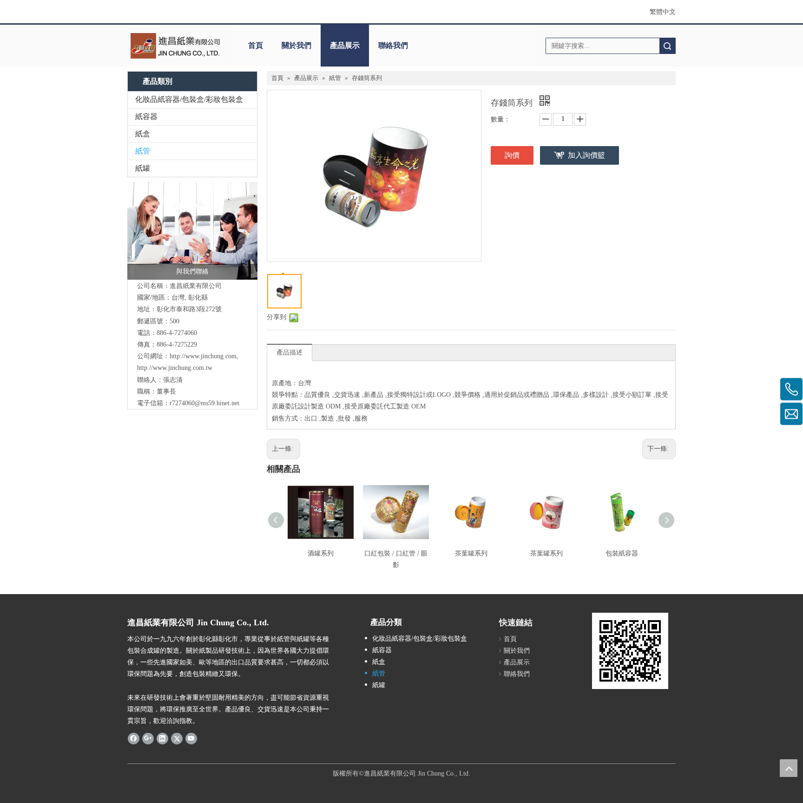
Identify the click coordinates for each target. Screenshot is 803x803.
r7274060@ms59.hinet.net (204, 403)
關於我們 (296, 45)
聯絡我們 (393, 45)
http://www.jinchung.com (203, 356)
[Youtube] (191, 738)
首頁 (255, 45)
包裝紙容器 (622, 553)
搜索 (667, 46)
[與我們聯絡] (192, 231)
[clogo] (175, 45)
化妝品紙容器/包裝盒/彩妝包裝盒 (189, 99)
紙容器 (146, 116)
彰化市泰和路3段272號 (189, 309)
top (788, 768)
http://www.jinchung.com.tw (174, 367)
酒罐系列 (321, 553)
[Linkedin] (162, 738)
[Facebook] (133, 738)
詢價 (512, 155)
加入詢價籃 (586, 155)
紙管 (142, 151)
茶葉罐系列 (471, 553)
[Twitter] (177, 738)
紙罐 (142, 168)
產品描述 (289, 352)
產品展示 (345, 45)
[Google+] (148, 738)
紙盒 (142, 134)
